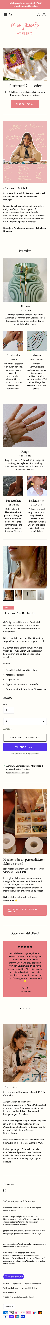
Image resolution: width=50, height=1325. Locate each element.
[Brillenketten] (37, 486)
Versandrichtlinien (29, 1288)
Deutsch (8, 1306)
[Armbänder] (13, 341)
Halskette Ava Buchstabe (19, 613)
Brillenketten (36, 501)
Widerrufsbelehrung (11, 1288)
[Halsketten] (37, 341)
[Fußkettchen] (13, 486)
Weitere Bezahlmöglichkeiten (25, 753)
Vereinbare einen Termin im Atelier (22, 910)
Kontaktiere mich (10, 1292)
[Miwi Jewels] (25, 29)
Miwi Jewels (14, 1297)
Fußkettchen (13, 501)
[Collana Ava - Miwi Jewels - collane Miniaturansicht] (8, 595)
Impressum (16, 1283)
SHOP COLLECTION (25, 104)
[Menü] (5, 14)
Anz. (5, 704)
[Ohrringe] (25, 280)
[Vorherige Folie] (6, 64)
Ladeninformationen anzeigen (17, 773)
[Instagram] (4, 1191)
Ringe (25, 452)
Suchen (6, 1283)
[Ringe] (25, 425)
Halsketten (36, 355)
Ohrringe (25, 306)
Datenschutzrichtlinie (32, 1283)
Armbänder (13, 355)
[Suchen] (10, 14)
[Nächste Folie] (44, 64)
